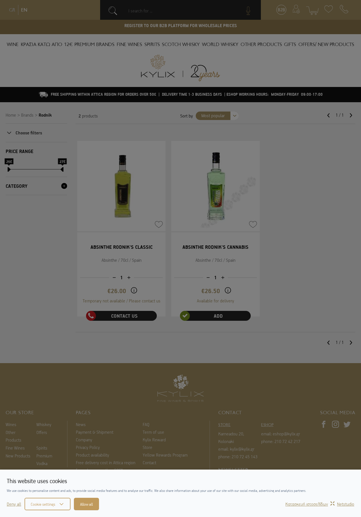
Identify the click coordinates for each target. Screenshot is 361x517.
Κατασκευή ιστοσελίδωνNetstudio (319, 504)
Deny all (14, 504)
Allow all (86, 504)
